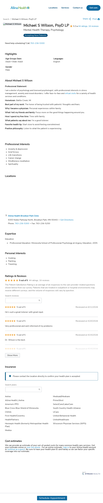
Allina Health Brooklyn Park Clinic (23, 216)
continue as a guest (16, 449)
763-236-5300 (37, 43)
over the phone (34, 447)
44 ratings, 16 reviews (88, 26)
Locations (53, 7)
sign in (66, 447)
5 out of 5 (23, 280)
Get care (93, 7)
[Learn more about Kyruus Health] (91, 473)
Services (65, 7)
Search (6, 19)
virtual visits (70, 93)
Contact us (78, 7)
